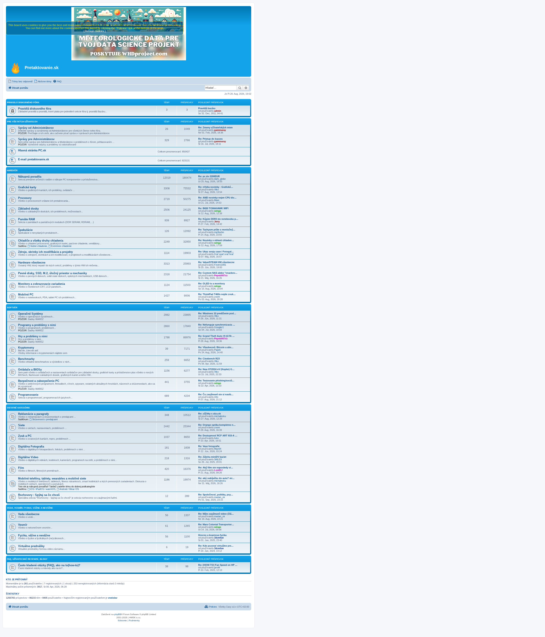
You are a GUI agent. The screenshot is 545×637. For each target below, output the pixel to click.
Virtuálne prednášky (31, 546)
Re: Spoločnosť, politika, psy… (215, 494)
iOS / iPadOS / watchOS (42, 489)
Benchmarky (26, 358)
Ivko (216, 438)
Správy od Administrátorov (36, 127)
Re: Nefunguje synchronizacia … (216, 324)
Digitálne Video (28, 457)
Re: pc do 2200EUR (209, 176)
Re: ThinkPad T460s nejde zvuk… (217, 294)
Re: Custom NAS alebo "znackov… (217, 273)
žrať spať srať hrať (224, 254)
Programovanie (28, 394)
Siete (21, 425)
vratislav (112, 597)
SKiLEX (218, 459)
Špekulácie (25, 230)
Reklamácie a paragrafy (33, 413)
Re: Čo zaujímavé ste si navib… (216, 394)
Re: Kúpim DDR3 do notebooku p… (218, 219)
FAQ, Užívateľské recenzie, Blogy (27, 559)
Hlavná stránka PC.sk (32, 150)
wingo (217, 211)
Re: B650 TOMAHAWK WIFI (213, 208)
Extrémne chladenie (61, 246)
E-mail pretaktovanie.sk (33, 159)
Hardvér (12, 170)
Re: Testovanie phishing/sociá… (216, 380)
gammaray (220, 130)
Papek (217, 350)
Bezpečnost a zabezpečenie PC (38, 380)
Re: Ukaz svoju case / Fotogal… (216, 251)
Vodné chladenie (38, 246)
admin (217, 111)
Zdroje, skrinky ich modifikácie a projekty (45, 251)
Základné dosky (28, 208)
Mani (216, 200)
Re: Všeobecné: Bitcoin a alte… (216, 347)
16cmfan (219, 537)
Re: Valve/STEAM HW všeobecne (216, 262)
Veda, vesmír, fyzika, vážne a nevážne (30, 508)
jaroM (217, 567)
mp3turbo (219, 232)
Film (21, 467)
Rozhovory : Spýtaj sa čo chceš (39, 495)
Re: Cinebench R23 (209, 358)
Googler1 (219, 327)
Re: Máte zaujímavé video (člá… (216, 513)
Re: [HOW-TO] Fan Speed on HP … (217, 565)
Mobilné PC (25, 294)
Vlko (216, 189)
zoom (217, 296)
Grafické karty (27, 187)
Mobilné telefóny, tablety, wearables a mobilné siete (52, 478)
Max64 (217, 448)
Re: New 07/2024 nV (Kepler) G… (216, 369)
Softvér (12, 307)
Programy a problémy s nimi (37, 325)
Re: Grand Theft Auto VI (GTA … (216, 336)
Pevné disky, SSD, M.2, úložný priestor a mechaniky (52, 273)
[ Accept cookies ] (95, 31)
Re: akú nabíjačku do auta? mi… (216, 478)
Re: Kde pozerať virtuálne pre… (216, 545)
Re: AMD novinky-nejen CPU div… (217, 197)
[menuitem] (20, 81)
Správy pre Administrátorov (36, 139)
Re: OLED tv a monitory (211, 283)
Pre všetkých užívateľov (22, 121)
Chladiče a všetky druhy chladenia (40, 240)
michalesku (220, 416)
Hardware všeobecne (31, 262)
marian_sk (219, 497)
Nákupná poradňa (29, 176)
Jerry (217, 221)
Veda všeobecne (28, 514)
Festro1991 (220, 264)
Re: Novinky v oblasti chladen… (216, 240)
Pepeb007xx (221, 275)
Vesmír (22, 524)
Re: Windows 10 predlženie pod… (217, 313)
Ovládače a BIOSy (30, 369)
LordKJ (218, 470)
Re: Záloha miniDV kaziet (212, 457)
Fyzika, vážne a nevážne (34, 535)
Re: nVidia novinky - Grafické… (215, 187)
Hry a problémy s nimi (32, 336)
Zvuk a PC (25, 435)
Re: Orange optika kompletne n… (217, 425)
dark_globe (220, 179)
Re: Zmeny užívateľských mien (215, 127)
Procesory (25, 198)
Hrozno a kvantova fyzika (212, 535)
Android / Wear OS (69, 489)
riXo (216, 397)
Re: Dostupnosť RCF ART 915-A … (217, 435)
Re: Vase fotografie (208, 446)
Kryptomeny (26, 347)
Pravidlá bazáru (206, 108)
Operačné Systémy (30, 313)
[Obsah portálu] (16, 68)
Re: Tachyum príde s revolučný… (216, 229)
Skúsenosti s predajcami (44, 419)
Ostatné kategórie (18, 408)
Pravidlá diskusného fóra (23, 102)
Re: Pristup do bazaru (210, 139)
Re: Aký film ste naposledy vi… (215, 467)
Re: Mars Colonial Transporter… (216, 524)
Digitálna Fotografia (31, 446)
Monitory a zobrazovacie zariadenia (41, 283)
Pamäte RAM (26, 219)
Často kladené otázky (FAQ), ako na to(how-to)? (49, 565)
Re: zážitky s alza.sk (209, 413)
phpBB (117, 614)
